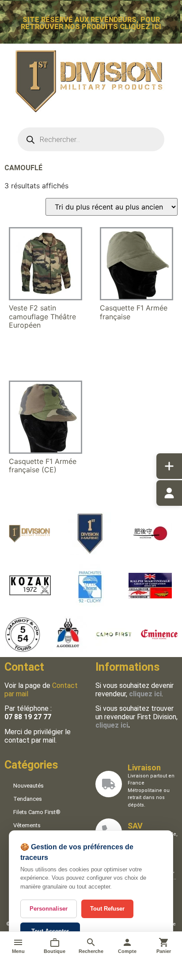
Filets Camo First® (37, 812)
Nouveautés (28, 785)
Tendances (27, 799)
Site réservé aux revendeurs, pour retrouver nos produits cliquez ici (91, 23)
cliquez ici (111, 725)
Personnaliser (49, 908)
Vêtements (27, 825)
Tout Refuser (107, 908)
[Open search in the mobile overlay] (91, 139)
